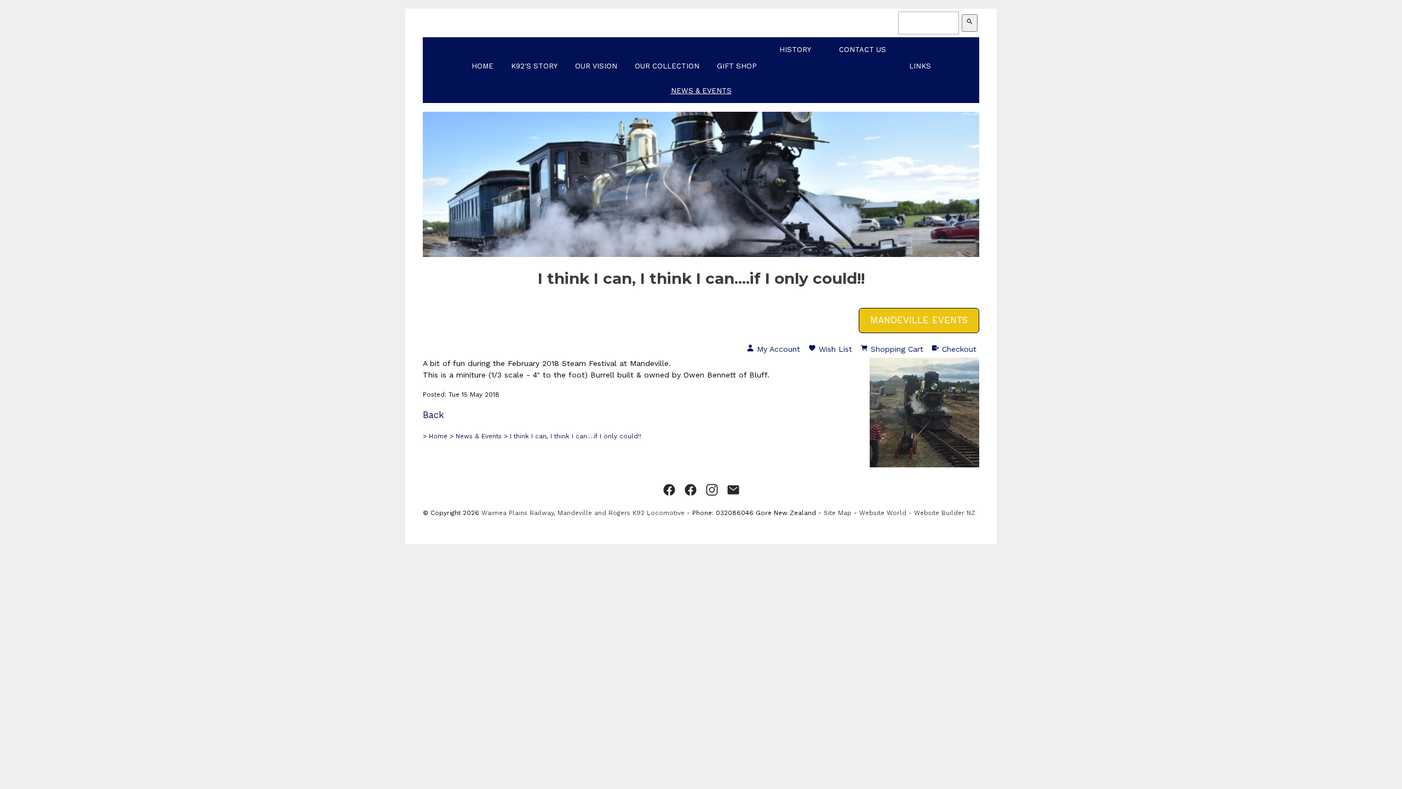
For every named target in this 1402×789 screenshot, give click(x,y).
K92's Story (534, 66)
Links (920, 66)
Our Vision (596, 66)
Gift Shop (737, 66)
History (795, 49)
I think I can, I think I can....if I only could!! (575, 436)
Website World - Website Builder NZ (917, 513)
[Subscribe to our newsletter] (733, 490)
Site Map (838, 513)
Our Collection (667, 66)
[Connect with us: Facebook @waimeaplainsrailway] (669, 490)
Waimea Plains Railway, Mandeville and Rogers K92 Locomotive (583, 513)
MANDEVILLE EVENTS (919, 320)
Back (433, 414)
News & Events (701, 91)
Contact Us (862, 49)
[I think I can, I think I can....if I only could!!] (924, 464)
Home (482, 66)
